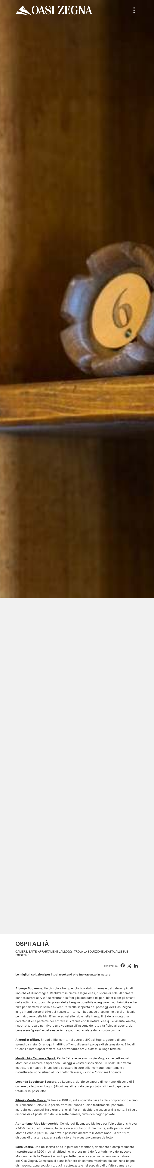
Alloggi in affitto (27, 1039)
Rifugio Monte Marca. (31, 1100)
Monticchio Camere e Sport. (35, 1058)
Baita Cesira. (24, 1147)
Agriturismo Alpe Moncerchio (36, 1123)
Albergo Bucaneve (28, 988)
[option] (77, 467)
